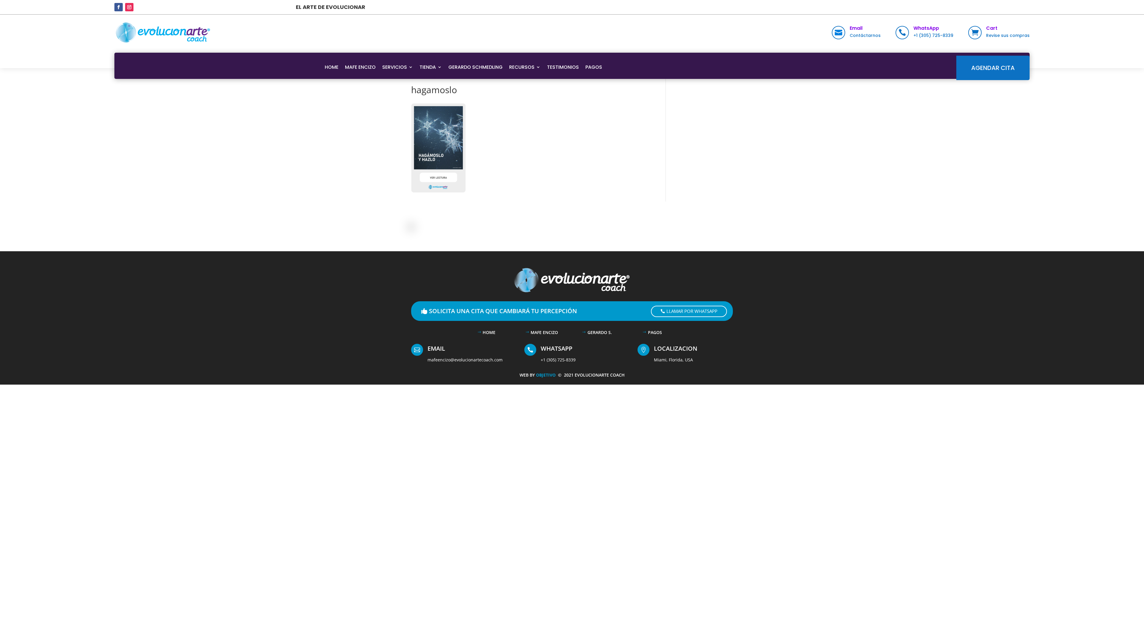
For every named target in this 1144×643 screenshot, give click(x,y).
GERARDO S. (599, 332)
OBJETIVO (547, 375)
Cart (991, 28)
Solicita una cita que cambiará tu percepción (503, 311)
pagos (655, 332)
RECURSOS (521, 67)
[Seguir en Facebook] (118, 7)
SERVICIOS (394, 67)
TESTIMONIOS (563, 67)
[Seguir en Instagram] (129, 7)
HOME (331, 67)
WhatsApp (926, 28)
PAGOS (593, 67)
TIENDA (427, 67)
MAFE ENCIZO (360, 67)
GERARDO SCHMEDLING (475, 67)
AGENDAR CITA (993, 68)
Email (856, 28)
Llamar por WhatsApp (691, 311)
